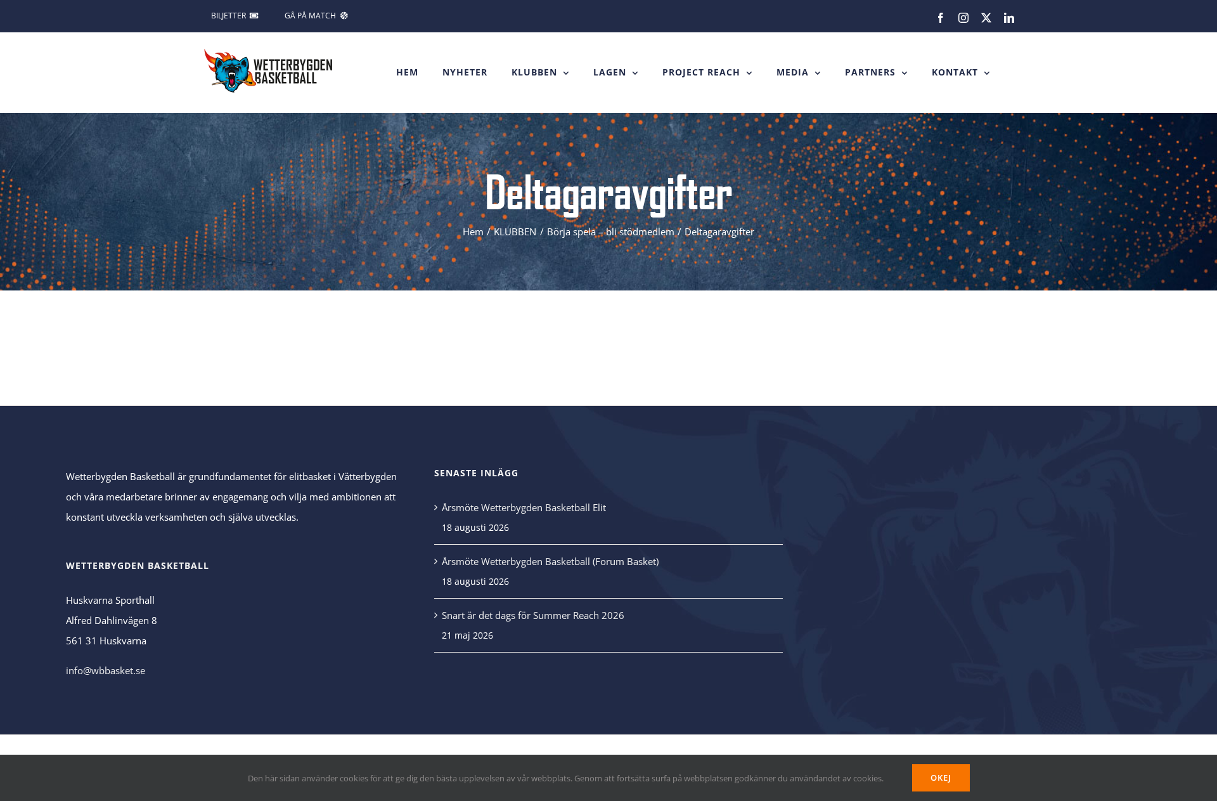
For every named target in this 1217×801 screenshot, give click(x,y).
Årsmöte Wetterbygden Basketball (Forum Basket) (550, 561)
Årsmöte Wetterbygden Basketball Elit (524, 507)
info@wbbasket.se (105, 670)
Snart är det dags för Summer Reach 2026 (533, 615)
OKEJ (940, 777)
